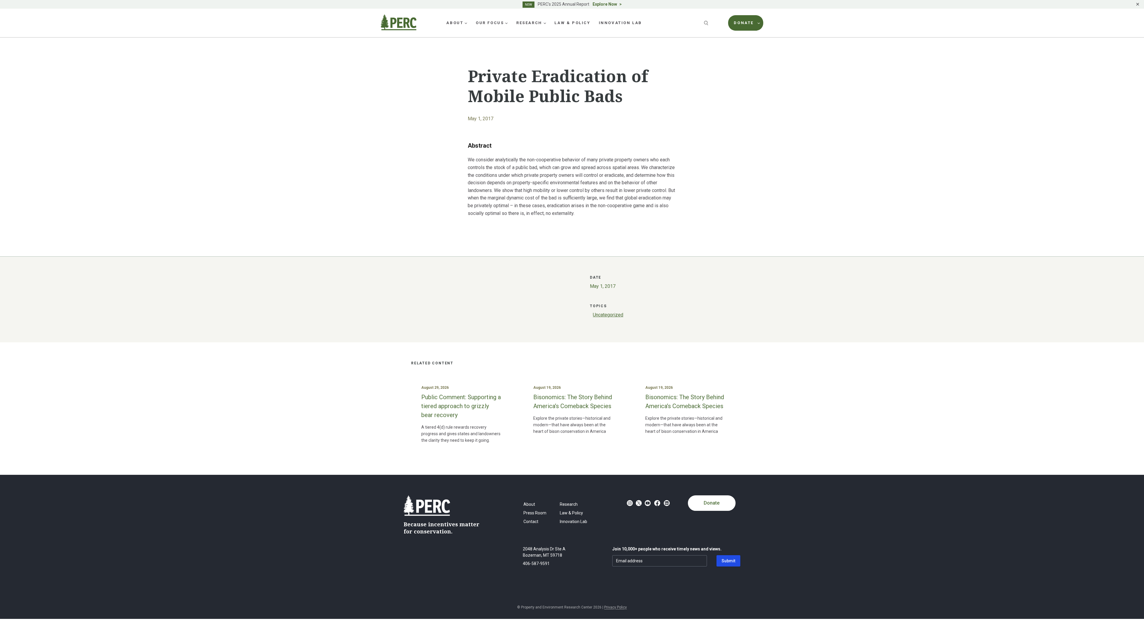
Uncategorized (608, 315)
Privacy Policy (615, 607)
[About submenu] (465, 22)
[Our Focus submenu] (506, 22)
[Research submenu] (544, 22)
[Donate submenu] (758, 22)
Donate (711, 503)
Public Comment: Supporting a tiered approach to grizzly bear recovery (461, 406)
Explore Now (605, 4)
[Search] (706, 23)
